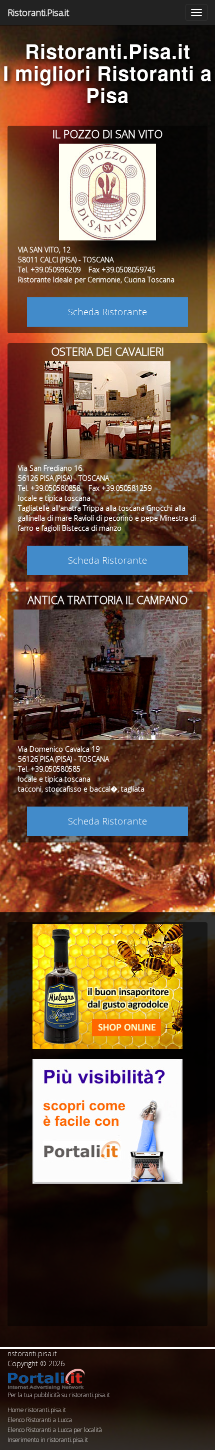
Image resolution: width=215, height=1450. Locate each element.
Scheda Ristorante (107, 311)
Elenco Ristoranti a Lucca (40, 1420)
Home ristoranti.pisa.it (37, 1410)
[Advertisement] (107, 1256)
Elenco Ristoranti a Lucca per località (55, 1430)
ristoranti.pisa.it (32, 1353)
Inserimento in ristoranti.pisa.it (48, 1440)
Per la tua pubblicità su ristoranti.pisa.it (59, 1395)
